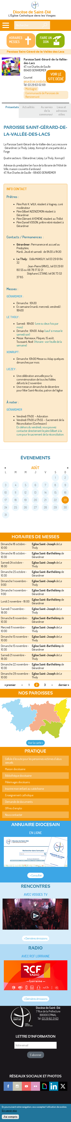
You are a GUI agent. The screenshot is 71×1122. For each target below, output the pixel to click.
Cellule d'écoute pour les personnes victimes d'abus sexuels (33, 760)
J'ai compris (10, 1116)
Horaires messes (15, 40)
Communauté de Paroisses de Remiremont (42, 95)
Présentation (15, 109)
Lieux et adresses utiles (61, 110)
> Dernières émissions (35, 938)
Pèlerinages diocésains (17, 782)
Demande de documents (19, 802)
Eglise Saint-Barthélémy (46, 553)
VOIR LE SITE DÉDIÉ (56, 76)
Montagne (31, 89)
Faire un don (46, 40)
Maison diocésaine (15, 769)
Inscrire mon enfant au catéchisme (24, 788)
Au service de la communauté (47, 110)
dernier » (63, 685)
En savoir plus (9, 1110)
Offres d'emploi (13, 808)
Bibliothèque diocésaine (18, 775)
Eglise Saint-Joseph (44, 544)
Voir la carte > (35, 743)
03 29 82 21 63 (50, 1018)
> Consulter (35, 875)
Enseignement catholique (19, 795)
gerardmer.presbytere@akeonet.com (44, 81)
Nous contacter (13, 815)
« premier (10, 685)
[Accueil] (35, 5)
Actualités (28, 107)
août (35, 467)
